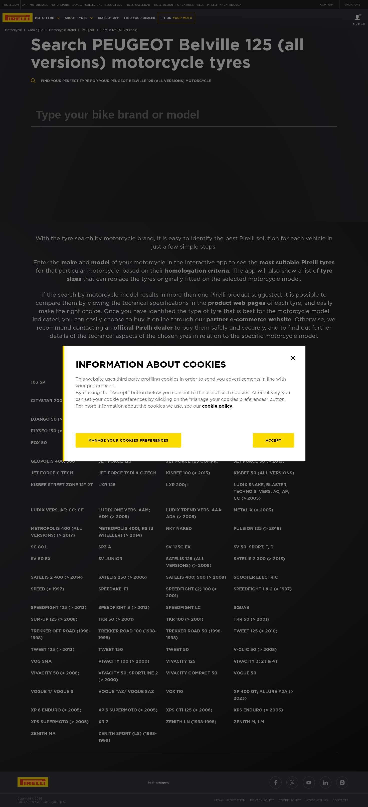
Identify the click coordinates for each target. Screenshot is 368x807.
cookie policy (217, 406)
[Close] (293, 358)
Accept (273, 440)
